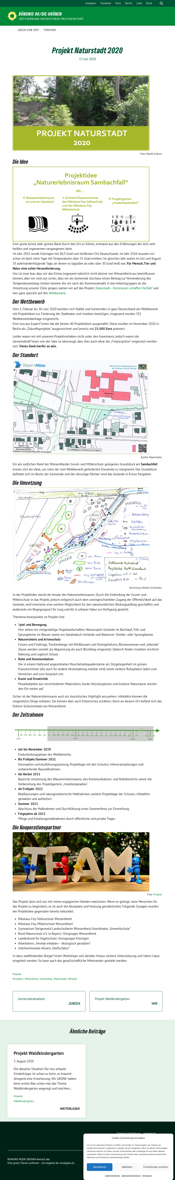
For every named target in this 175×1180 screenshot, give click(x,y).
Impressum (147, 1175)
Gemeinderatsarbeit (49, 1001)
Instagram (90, 3)
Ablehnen (127, 1167)
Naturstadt (60, 978)
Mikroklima (32, 978)
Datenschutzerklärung (131, 1175)
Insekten (18, 978)
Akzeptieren (99, 1167)
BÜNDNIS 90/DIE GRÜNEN (40, 13)
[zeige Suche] (161, 3)
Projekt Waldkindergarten (126, 1001)
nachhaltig (46, 978)
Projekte (17, 974)
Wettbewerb (57, 293)
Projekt (73, 978)
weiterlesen (69, 1109)
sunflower (34, 1163)
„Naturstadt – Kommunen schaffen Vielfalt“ (123, 288)
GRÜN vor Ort (28, 30)
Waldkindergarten (24, 1101)
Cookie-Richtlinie (112, 1175)
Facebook (105, 3)
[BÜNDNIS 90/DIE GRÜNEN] (13, 16)
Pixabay (157, 894)
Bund (149, 3)
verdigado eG (67, 1163)
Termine (49, 30)
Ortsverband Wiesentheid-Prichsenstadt (51, 19)
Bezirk (128, 3)
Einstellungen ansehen (155, 1167)
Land (139, 3)
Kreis (118, 3)
